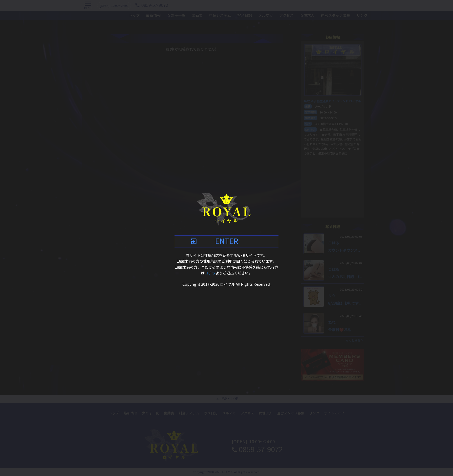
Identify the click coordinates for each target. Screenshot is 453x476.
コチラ (209, 273)
